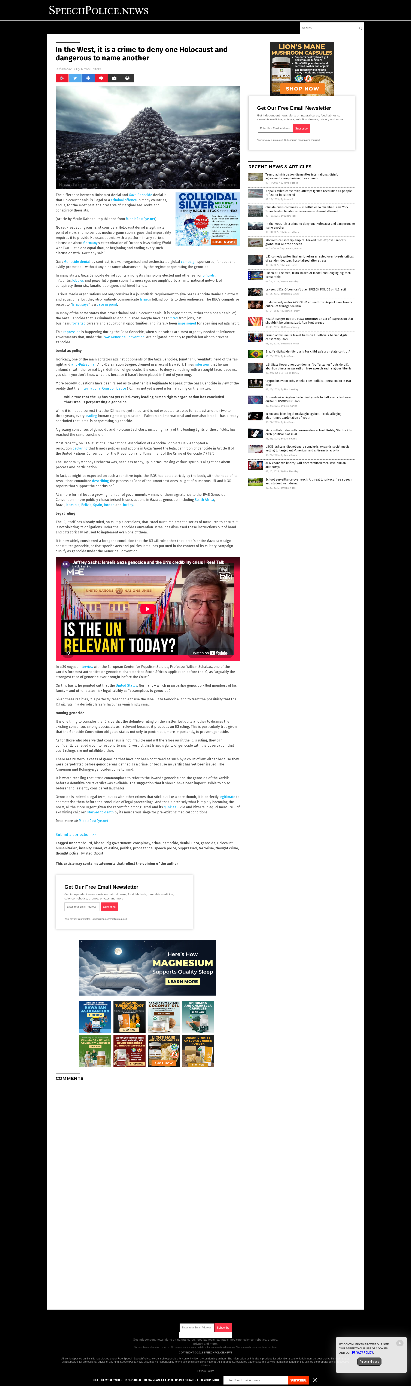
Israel (144, 299)
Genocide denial (77, 262)
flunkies (170, 807)
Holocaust (225, 843)
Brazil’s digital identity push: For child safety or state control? (307, 351)
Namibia (72, 505)
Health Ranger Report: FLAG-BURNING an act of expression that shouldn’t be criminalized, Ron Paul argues (309, 321)
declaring (80, 448)
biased (99, 843)
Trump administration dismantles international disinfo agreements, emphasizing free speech (301, 176)
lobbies (78, 280)
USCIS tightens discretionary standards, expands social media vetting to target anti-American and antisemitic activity (307, 448)
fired (174, 318)
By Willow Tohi (288, 215)
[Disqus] (148, 1137)
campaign (189, 262)
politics (125, 848)
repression (71, 332)
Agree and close (369, 1361)
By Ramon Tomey (290, 294)
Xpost (98, 853)
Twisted (86, 853)
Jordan (109, 505)
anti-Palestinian (84, 364)
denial (185, 843)
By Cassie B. (287, 199)
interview (202, 364)
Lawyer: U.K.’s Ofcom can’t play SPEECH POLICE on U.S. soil (305, 289)
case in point (107, 304)
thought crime (227, 848)
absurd (86, 843)
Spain (97, 505)
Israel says (80, 304)
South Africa (204, 500)
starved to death (100, 812)
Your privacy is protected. (77, 919)
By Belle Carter (289, 406)
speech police (165, 848)
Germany (90, 243)
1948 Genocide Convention (123, 337)
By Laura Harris (289, 265)
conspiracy (141, 843)
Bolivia (86, 505)
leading (91, 416)
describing (100, 481)
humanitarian (66, 848)
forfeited (78, 323)
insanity (85, 848)
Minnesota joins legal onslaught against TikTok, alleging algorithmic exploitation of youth (303, 416)
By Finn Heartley (289, 281)
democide (170, 843)
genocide (208, 843)
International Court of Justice (103, 388)
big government (118, 843)
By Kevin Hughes (289, 183)
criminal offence (124, 200)
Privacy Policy (205, 1371)
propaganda (143, 848)
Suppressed (187, 848)
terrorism (206, 848)
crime (156, 843)
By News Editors (290, 232)
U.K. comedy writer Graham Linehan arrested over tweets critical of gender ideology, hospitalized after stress (309, 258)
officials (209, 275)
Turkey (127, 505)
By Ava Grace (288, 356)
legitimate (227, 797)
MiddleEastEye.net (140, 219)
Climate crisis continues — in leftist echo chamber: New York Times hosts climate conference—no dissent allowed (306, 209)
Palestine (111, 848)
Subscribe (298, 1380)
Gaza (195, 843)
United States (126, 685)
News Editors (91, 69)
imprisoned (187, 323)
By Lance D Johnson (291, 248)
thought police (67, 853)
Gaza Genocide (140, 195)
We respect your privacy (183, 1347)
